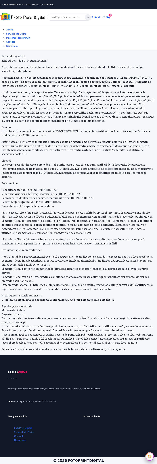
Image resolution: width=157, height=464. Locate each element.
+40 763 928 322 (34, 4)
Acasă (9, 29)
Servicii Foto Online (16, 33)
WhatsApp (48, 4)
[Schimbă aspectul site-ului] (149, 456)
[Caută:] (69, 17)
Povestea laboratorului (18, 37)
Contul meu (12, 45)
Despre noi (19, 440)
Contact (10, 41)
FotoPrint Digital (23, 427)
